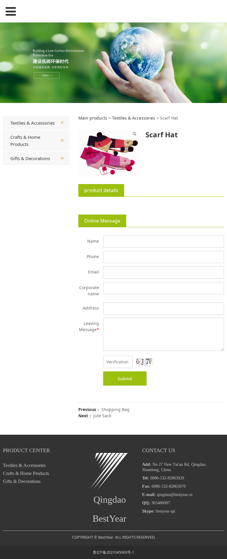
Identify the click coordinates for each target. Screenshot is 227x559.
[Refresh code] (144, 362)
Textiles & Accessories (32, 123)
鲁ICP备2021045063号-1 (113, 552)
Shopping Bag (115, 409)
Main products (92, 118)
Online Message (102, 221)
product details (101, 190)
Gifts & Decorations (30, 158)
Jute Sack (102, 415)
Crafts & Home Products (25, 140)
